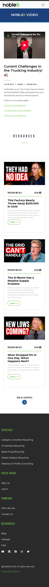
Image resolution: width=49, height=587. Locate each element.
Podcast (5, 539)
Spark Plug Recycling (12, 451)
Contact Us (7, 514)
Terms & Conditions (10, 571)
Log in (4, 489)
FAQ (3, 545)
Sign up (5, 483)
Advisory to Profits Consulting (17, 463)
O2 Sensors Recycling (12, 446)
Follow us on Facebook (15, 105)
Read (13, 222)
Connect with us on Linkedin (17, 110)
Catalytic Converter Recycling (17, 440)
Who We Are (8, 508)
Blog (3, 533)
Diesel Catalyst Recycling (14, 457)
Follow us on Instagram (15, 115)
